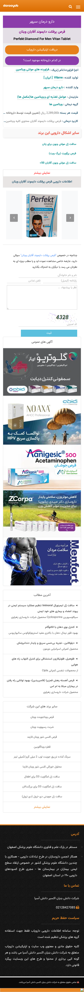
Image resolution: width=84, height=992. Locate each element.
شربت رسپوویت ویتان (42, 727)
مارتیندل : (72, 97)
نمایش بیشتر (42, 807)
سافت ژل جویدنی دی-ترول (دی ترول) (42, 797)
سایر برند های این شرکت (42, 706)
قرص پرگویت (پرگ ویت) (62, 154)
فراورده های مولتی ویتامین (31, 69)
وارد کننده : (71, 87)
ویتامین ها (56, 104)
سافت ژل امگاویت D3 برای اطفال (42, 777)
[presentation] (70, 218)
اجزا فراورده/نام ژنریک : (64, 70)
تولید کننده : (70, 77)
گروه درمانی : (70, 104)
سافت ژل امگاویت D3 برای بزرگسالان (42, 787)
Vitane (58, 77)
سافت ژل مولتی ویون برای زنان (59, 144)
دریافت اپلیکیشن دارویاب (42, 49)
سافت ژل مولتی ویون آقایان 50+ (58, 163)
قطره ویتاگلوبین (42, 747)
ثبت (49, 333)
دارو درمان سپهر (42, 22)
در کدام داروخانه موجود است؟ (42, 60)
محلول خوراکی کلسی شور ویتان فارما (42, 767)
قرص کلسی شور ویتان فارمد (42, 737)
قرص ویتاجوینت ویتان (42, 717)
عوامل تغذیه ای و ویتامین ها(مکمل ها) (41, 97)
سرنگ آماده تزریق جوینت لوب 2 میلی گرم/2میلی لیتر (42, 757)
